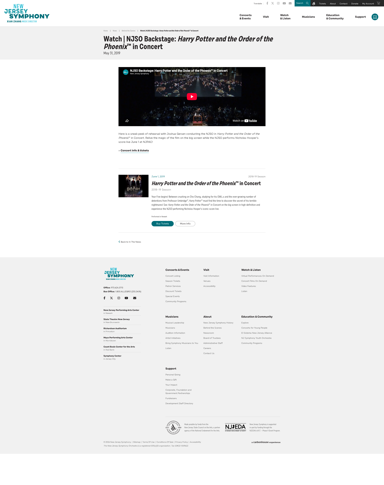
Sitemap (137, 442)
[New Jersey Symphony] (27, 13)
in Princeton (115, 330)
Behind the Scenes (128, 30)
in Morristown (118, 339)
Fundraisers (171, 398)
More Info (185, 223)
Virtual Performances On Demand (257, 276)
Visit (266, 17)
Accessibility (209, 286)
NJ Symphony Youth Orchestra (256, 338)
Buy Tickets (162, 223)
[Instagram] (278, 3)
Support (360, 17)
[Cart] (378, 3)
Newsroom (208, 333)
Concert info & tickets (135, 150)
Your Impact (171, 384)
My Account (368, 3)
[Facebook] (267, 3)
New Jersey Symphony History (218, 322)
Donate (354, 3)
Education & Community (257, 316)
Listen (244, 291)
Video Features (248, 286)
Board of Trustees (212, 338)
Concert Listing (172, 276)
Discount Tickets (173, 291)
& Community (335, 16)
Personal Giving (172, 374)
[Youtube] (284, 3)
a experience (266, 442)
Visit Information (211, 276)
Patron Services (173, 286)
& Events (246, 16)
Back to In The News (131, 241)
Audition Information (175, 333)
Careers (207, 348)
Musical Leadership (174, 322)
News (115, 30)
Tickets (322, 3)
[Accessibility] (313, 3)
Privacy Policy (181, 442)
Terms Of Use (148, 442)
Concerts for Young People (254, 327)
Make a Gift (171, 379)
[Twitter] (272, 3)
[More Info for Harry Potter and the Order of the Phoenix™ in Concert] (133, 186)
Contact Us (208, 353)
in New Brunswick (117, 321)
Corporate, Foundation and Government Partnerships (178, 392)
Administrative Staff (213, 343)
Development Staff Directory (179, 403)
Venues (206, 281)
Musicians (308, 17)
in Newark (121, 312)
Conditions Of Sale (164, 442)
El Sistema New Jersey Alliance (256, 333)
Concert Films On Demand (254, 281)
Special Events (172, 296)
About (333, 3)
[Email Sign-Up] (290, 3)
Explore (245, 322)
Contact (343, 3)
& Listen (285, 16)
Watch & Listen (251, 270)
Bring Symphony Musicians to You (181, 343)
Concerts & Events (177, 270)
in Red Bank (119, 348)
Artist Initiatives (172, 338)
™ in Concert (206, 183)
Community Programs (175, 301)
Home (106, 30)
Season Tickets (172, 281)
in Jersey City (112, 357)
